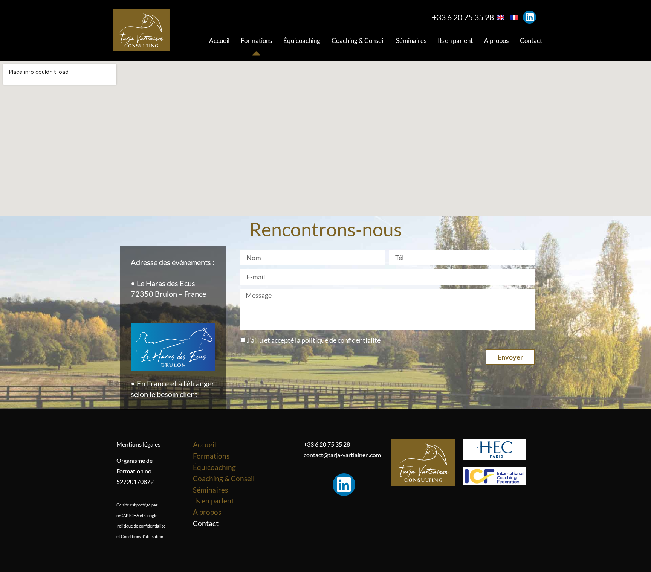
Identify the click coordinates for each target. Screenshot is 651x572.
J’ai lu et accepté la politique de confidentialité (314, 340)
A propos (496, 40)
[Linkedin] (529, 17)
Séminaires (411, 40)
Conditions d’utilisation (142, 536)
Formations (256, 40)
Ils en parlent (455, 40)
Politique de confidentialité (140, 525)
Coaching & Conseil (358, 40)
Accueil (219, 40)
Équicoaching (301, 40)
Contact (531, 40)
